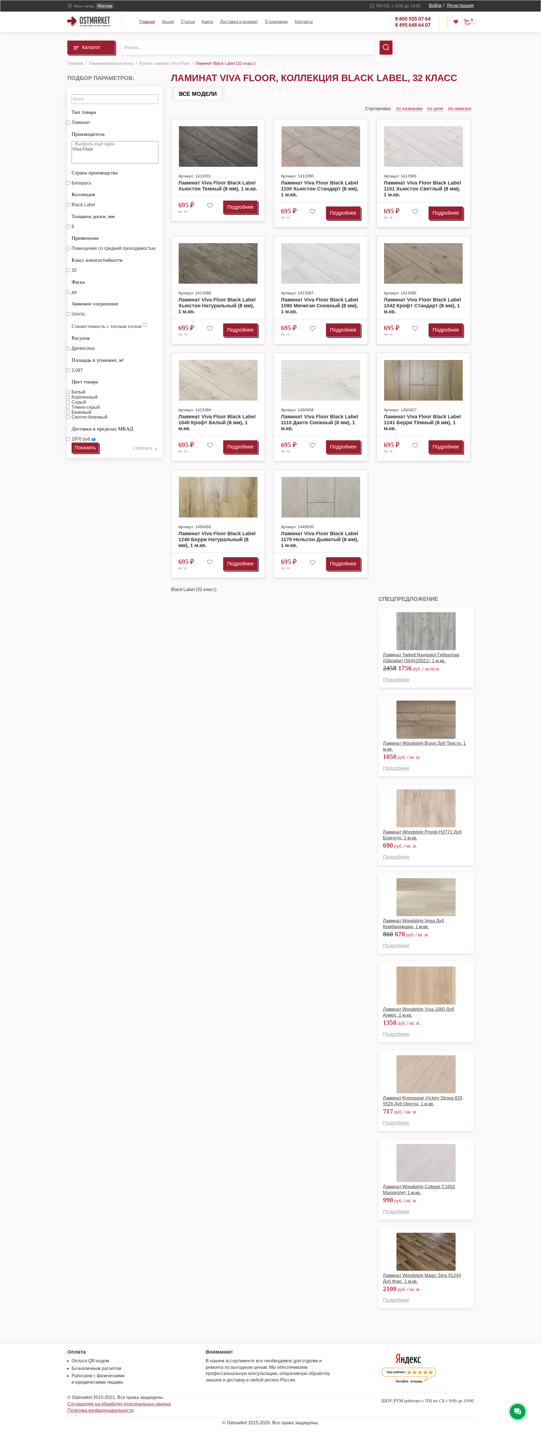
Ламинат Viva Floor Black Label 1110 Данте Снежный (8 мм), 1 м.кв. (319, 422)
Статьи (188, 21)
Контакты (304, 21)
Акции (168, 21)
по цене (435, 108)
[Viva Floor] (115, 149)
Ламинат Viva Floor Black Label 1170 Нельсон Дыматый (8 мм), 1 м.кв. (319, 539)
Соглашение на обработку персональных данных (119, 1403)
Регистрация (460, 5)
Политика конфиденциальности (100, 1410)
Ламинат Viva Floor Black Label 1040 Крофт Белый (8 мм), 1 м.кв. (217, 422)
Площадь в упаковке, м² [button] (98, 360)
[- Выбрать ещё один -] (115, 144)
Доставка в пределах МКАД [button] (102, 429)
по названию (409, 108)
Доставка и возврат (239, 21)
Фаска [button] (78, 282)
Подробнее (240, 207)
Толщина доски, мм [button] (93, 216)
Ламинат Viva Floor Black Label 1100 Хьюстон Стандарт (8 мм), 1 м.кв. (319, 188)
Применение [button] (85, 238)
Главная (147, 21)
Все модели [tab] (198, 94)
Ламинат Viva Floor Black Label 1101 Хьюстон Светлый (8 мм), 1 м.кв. (422, 188)
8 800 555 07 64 (413, 19)
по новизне (459, 108)
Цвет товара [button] (85, 382)
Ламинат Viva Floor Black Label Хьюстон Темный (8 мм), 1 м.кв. (217, 186)
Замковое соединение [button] (95, 303)
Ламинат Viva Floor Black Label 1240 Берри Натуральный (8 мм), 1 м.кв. (217, 539)
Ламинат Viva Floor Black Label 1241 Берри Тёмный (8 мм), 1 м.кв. (422, 422)
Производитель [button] (88, 134)
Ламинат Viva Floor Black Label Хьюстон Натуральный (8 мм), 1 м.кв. (217, 305)
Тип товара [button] (84, 112)
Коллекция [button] (83, 194)
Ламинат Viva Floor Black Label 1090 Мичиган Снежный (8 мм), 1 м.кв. (319, 305)
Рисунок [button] (81, 338)
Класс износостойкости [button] (97, 260)
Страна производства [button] (95, 173)
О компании (276, 21)
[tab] (115, 110)
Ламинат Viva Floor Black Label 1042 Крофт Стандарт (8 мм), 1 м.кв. (422, 305)
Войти (435, 5)
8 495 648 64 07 (413, 25)
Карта (207, 21)
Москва (104, 5)
